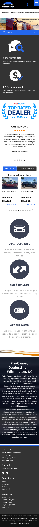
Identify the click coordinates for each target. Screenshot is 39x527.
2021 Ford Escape (27, 191)
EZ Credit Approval (13, 87)
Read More (9, 168)
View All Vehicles (12, 58)
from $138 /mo (12, 204)
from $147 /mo (31, 204)
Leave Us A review (27, 168)
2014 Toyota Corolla (9, 191)
